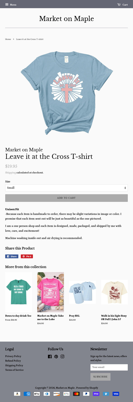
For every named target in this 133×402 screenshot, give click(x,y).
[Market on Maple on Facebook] (50, 357)
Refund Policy (13, 360)
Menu (12, 4)
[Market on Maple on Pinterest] (56, 357)
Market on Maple (66, 19)
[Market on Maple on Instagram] (62, 357)
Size (7, 181)
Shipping (10, 172)
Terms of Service (14, 370)
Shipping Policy (14, 365)
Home (8, 39)
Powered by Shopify (87, 388)
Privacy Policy (13, 356)
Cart (125, 5)
